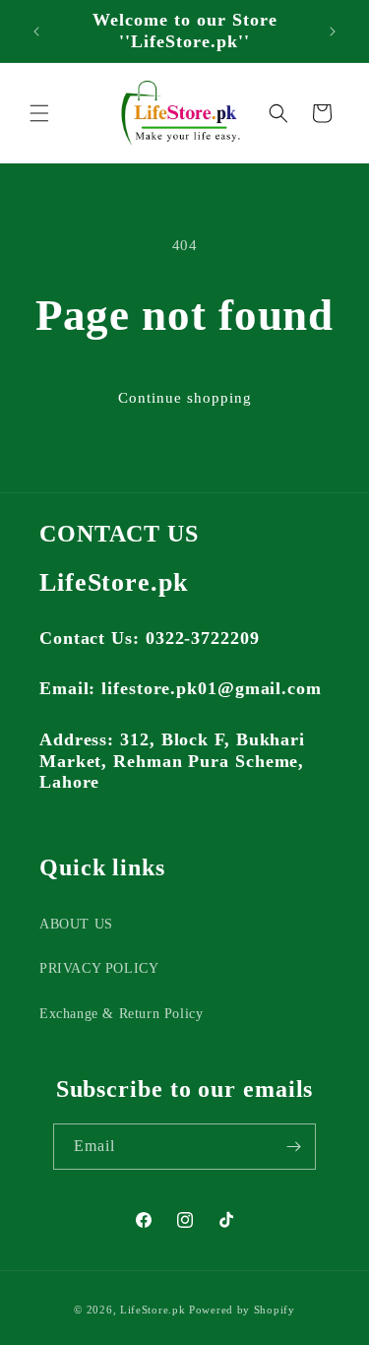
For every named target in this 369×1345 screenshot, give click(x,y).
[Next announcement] (332, 31)
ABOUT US (76, 924)
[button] (39, 113)
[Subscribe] (293, 1146)
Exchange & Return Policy (121, 1013)
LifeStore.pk (152, 1309)
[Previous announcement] (36, 31)
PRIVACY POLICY (98, 968)
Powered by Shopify (242, 1309)
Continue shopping (185, 398)
